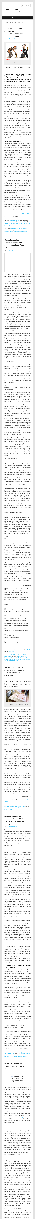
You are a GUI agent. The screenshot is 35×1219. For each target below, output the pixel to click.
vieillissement (11, 660)
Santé (25, 222)
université (24, 1056)
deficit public (24, 1053)
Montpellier (7, 806)
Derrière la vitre (20, 17)
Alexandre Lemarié (26, 213)
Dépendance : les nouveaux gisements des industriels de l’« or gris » (14, 244)
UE (13, 1053)
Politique (20, 228)
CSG (25, 230)
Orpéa (27, 657)
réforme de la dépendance (10, 659)
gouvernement (7, 1055)
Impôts (20, 1055)
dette (28, 1053)
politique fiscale (13, 231)
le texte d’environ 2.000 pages (16, 1117)
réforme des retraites (22, 231)
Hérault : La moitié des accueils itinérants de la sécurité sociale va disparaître (14, 671)
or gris (24, 657)
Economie (20, 654)
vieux (16, 660)
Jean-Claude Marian (17, 429)
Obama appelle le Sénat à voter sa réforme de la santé (14, 1066)
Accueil (6, 17)
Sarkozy (12, 1056)
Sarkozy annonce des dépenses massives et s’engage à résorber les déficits (14, 820)
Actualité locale (21, 805)
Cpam (8, 808)
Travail (23, 806)
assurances (20, 656)
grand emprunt (15, 1055)
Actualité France (14, 228)
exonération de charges (21, 808)
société (15, 230)
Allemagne (20, 1052)
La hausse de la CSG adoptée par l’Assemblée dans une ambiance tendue (13, 32)
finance (6, 1053)
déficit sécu (12, 808)
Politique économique (9, 222)
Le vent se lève (11, 9)
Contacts (12, 17)
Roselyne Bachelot (21, 659)
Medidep (20, 657)
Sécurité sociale (8, 233)
